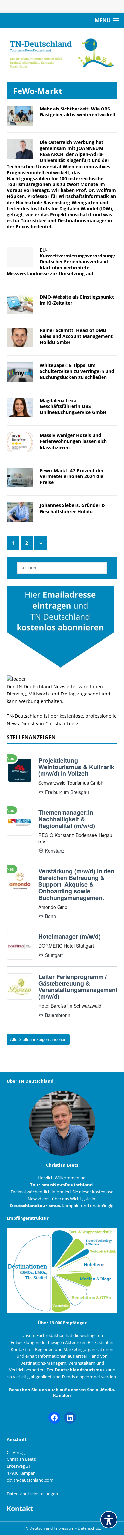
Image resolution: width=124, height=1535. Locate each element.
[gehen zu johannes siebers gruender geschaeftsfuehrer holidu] (20, 518)
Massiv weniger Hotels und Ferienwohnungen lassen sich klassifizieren (73, 441)
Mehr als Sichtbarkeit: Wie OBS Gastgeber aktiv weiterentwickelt (78, 112)
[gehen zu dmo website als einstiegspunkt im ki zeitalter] (20, 310)
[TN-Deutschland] (62, 52)
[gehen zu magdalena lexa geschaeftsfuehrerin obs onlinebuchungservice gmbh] (20, 413)
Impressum (64, 1528)
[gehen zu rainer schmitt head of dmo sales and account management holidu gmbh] (20, 343)
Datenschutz (89, 1528)
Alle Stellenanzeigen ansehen (38, 1039)
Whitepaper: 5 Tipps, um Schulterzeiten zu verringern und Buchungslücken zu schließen (77, 371)
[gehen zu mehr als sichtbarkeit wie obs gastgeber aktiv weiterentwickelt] (20, 121)
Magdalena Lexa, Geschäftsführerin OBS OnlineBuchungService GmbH (73, 406)
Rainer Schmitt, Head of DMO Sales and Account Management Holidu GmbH (76, 336)
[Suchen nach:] (62, 568)
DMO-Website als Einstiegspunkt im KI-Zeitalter (77, 300)
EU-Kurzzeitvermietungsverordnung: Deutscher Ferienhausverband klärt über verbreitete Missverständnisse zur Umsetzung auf (61, 262)
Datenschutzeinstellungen (32, 1494)
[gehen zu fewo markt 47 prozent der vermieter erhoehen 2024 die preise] (20, 483)
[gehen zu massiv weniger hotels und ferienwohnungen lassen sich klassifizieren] (20, 448)
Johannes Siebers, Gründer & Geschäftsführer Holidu (72, 508)
